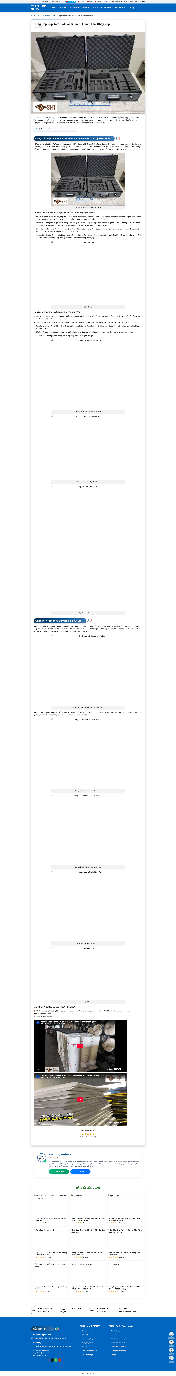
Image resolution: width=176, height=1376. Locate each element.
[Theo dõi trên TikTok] (52, 1360)
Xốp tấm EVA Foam (41, 118)
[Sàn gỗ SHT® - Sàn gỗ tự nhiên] (38, 8)
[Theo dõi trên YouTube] (59, 1360)
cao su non (105, 712)
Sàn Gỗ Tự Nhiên (74, 8)
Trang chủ (36, 16)
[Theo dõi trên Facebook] (48, 1360)
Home (53, 8)
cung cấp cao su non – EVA (80, 626)
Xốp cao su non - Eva (48, 16)
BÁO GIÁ (81, 1171)
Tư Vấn (122, 8)
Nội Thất (86, 8)
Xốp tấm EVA (89, 147)
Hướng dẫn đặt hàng (130, 1)
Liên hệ (131, 8)
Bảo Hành (142, 1)
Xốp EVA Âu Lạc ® (99, 8)
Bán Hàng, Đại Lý (117, 1)
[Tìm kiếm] (144, 8)
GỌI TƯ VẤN (60, 1171)
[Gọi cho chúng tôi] (55, 1360)
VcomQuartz (112, 8)
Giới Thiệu (62, 8)
